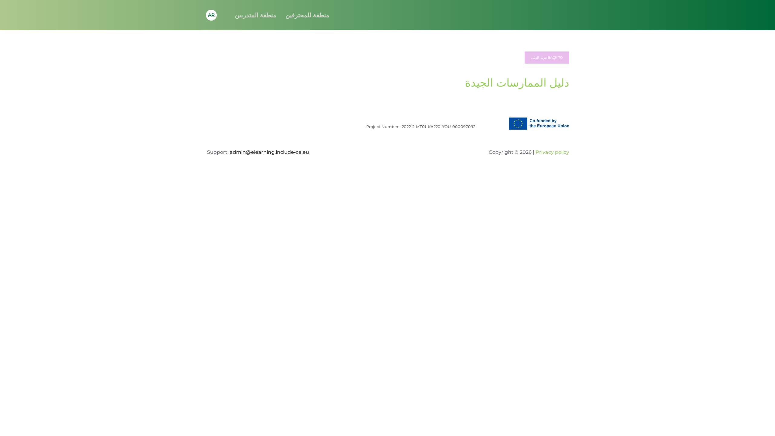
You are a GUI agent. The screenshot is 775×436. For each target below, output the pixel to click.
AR (211, 15)
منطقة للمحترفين (307, 15)
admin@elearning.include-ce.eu (269, 152)
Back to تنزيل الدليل (547, 57)
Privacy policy (551, 152)
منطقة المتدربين (255, 15)
